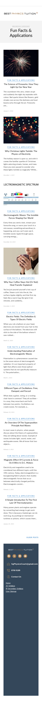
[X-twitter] (14, 556)
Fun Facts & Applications (21, 80)
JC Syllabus (10, 586)
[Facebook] (9, 556)
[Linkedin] (20, 556)
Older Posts (32, 537)
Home (8, 583)
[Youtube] (25, 556)
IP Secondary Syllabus (14, 589)
